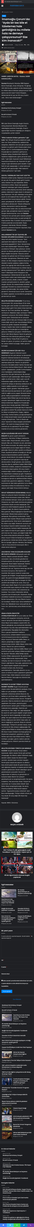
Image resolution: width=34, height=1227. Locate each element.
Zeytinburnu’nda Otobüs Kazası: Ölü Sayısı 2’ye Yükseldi (7, 901)
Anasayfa (6, 12)
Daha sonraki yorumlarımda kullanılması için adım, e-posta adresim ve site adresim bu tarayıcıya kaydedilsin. (16, 983)
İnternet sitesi (5, 974)
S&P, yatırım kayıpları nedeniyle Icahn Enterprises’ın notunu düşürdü (14, 1066)
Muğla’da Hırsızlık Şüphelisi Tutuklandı (8, 909)
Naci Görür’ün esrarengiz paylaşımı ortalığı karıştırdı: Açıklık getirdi (8, 918)
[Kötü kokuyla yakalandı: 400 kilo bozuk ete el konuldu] (7, 1118)
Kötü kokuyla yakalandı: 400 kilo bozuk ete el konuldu (22, 1117)
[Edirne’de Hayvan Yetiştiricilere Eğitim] (7, 1054)
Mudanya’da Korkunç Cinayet (11, 108)
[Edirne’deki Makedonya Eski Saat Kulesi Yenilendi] (7, 1135)
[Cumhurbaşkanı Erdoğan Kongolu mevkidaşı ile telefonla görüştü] (7, 1081)
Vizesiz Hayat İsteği (19, 1108)
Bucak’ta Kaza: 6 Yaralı (9, 114)
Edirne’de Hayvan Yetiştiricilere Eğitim (19, 1053)
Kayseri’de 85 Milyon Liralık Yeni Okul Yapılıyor (24, 917)
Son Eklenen (17, 999)
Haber (11, 12)
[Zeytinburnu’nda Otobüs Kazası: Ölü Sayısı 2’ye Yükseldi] (8, 893)
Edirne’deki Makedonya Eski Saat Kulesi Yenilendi (22, 1133)
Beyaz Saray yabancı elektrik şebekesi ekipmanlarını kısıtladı (14, 1102)
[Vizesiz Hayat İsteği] (7, 1110)
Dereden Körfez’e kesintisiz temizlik (24, 909)
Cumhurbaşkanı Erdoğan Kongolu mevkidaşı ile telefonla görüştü (21, 1081)
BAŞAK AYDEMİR (8, 44)
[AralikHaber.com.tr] (17, 6)
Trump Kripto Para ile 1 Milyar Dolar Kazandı (16, 1060)
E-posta (4, 967)
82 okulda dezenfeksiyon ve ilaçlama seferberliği (18, 1)
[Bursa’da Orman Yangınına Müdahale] (7, 1127)
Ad (2, 960)
